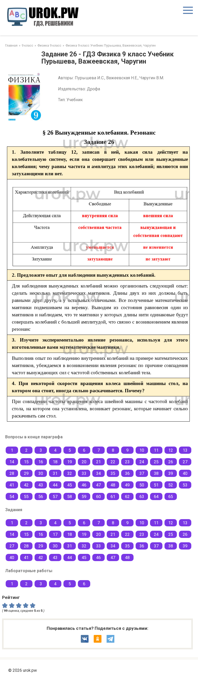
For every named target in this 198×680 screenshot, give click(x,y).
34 (98, 473)
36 (127, 473)
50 (141, 485)
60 (98, 496)
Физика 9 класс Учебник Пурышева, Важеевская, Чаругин (110, 45)
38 (156, 473)
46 (84, 485)
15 (26, 461)
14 (12, 461)
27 (185, 461)
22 (113, 461)
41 (12, 485)
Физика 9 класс (49, 45)
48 (113, 485)
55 (26, 496)
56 (40, 496)
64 (156, 496)
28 (12, 473)
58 (69, 496)
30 (40, 473)
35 (113, 473)
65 (170, 496)
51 (156, 485)
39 (170, 473)
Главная (11, 45)
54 (12, 496)
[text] (33, 605)
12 (170, 450)
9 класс (27, 45)
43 (40, 485)
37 (141, 473)
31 (55, 473)
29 (26, 473)
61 (113, 496)
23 (127, 461)
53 (185, 485)
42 (26, 485)
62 (127, 496)
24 (141, 461)
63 (141, 496)
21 (98, 461)
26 (170, 461)
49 (127, 485)
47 (98, 485)
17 (55, 534)
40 (185, 473)
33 (84, 473)
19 (69, 461)
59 (84, 496)
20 (84, 461)
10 (141, 450)
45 (69, 485)
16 (40, 461)
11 (156, 450)
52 (170, 485)
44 (55, 485)
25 (156, 461)
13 (185, 450)
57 (55, 496)
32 (69, 473)
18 (55, 461)
